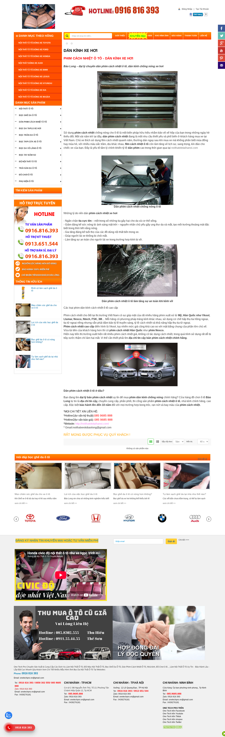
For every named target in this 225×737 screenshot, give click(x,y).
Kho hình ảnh (162, 36)
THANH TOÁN (191, 36)
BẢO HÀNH (177, 36)
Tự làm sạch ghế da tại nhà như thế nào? (184, 494)
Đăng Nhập (187, 9)
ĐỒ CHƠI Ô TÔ (26, 175)
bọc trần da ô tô (28, 135)
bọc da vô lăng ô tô (30, 148)
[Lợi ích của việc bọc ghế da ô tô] (88, 476)
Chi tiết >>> (184, 540)
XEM (150, 36)
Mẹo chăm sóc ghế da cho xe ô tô (32, 494)
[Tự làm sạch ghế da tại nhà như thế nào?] (187, 476)
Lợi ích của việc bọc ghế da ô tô (80, 494)
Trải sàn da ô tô (28, 168)
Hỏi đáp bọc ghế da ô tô (33, 457)
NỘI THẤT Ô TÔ (26, 109)
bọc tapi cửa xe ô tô (30, 141)
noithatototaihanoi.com (184, 147)
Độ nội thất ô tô (28, 161)
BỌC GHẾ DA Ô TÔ (28, 115)
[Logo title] (38, 16)
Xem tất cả (202, 459)
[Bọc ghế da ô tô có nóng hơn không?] (137, 476)
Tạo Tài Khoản (202, 9)
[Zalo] (8, 715)
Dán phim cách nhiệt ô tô (33, 122)
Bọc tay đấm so (27, 155)
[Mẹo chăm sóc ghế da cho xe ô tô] (38, 476)
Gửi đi (171, 541)
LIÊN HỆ (203, 36)
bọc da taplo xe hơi (30, 128)
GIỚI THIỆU (120, 36)
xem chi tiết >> (21, 503)
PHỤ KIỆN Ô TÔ (26, 181)
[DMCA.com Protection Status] (173, 727)
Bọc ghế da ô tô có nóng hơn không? (132, 494)
